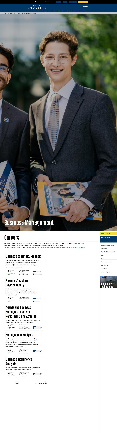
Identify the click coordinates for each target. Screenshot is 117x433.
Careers (102, 258)
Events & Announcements (106, 262)
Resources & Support (105, 272)
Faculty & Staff (104, 268)
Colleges (38, 2)
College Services (82, 10)
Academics (36, 10)
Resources (48, 2)
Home (5, 13)
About (30, 10)
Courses (102, 255)
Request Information (106, 241)
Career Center (81, 247)
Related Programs (104, 265)
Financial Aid (45, 10)
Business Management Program (107, 245)
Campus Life (61, 10)
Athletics (53, 10)
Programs (18, 13)
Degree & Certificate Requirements (108, 251)
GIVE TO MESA (84, 6)
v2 (14, 13)
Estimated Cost (104, 248)
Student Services (71, 10)
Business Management (26, 13)
